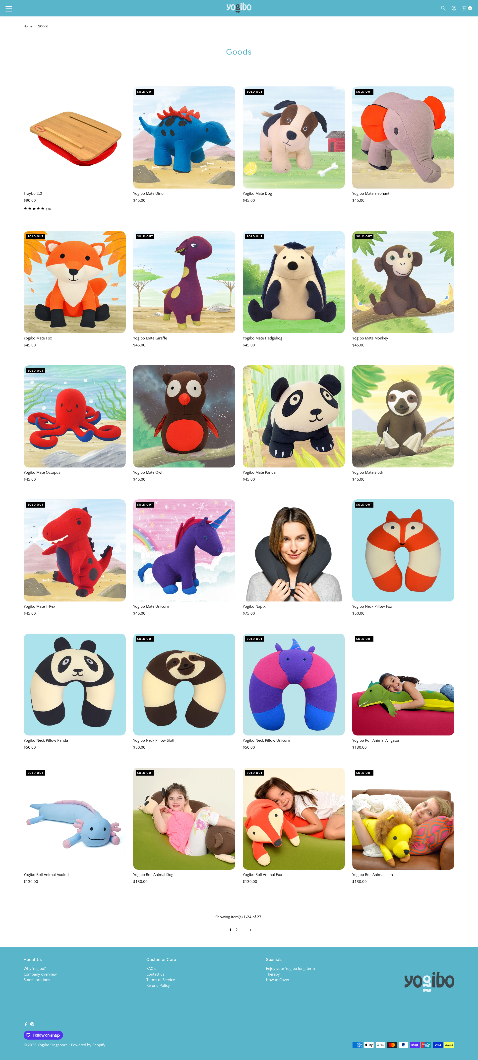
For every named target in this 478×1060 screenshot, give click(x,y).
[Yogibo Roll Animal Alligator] (403, 685)
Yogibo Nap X (254, 606)
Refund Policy (158, 985)
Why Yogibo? (35, 968)
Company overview (40, 974)
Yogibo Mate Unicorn (151, 606)
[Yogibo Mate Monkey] (403, 282)
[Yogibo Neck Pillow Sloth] (184, 685)
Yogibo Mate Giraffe (150, 337)
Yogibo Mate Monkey (370, 337)
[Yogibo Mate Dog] (294, 137)
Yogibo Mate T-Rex (39, 606)
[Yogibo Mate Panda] (294, 416)
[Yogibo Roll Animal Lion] (403, 819)
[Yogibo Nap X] (294, 550)
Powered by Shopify (88, 1044)
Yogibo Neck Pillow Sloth (154, 740)
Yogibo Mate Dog (257, 193)
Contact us (155, 974)
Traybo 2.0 (33, 193)
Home (28, 26)
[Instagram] (32, 1024)
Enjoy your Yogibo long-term (290, 968)
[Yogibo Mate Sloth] (403, 416)
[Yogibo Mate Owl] (184, 416)
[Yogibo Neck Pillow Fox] (403, 550)
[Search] (443, 8)
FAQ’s (151, 968)
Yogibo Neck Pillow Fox (372, 606)
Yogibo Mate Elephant (370, 193)
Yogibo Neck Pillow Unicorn (266, 740)
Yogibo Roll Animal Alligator (376, 740)
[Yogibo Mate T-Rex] (75, 550)
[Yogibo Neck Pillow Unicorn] (294, 685)
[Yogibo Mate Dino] (184, 137)
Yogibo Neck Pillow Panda (46, 740)
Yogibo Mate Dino (148, 193)
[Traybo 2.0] (75, 137)
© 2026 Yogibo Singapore (45, 1044)
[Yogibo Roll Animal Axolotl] (75, 819)
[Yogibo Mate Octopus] (75, 416)
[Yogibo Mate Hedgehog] (294, 282)
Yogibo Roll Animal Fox (262, 874)
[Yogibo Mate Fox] (75, 282)
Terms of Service (160, 979)
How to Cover (277, 979)
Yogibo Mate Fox (38, 337)
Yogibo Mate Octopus (42, 472)
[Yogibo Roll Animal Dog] (184, 819)
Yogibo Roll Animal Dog (153, 874)
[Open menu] (8, 8)
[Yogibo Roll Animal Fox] (294, 819)
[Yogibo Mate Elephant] (403, 137)
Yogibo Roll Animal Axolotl (46, 874)
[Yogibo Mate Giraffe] (184, 282)
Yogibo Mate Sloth (367, 472)
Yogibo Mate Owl (147, 472)
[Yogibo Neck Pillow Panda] (75, 685)
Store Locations (37, 979)
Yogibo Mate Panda (259, 472)
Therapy (273, 974)
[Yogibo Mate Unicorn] (184, 550)
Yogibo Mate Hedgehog (262, 337)
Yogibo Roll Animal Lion (372, 874)
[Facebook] (26, 1024)
